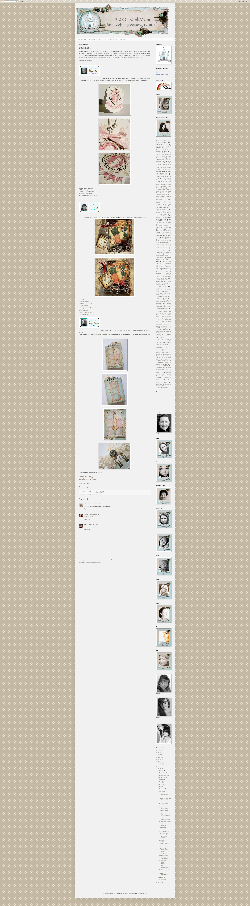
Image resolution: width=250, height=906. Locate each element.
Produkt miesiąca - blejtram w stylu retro (164, 794)
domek (157, 215)
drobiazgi (158, 217)
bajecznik (158, 151)
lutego (161, 877)
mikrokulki (167, 291)
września (161, 777)
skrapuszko (158, 350)
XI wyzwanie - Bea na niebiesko (165, 822)
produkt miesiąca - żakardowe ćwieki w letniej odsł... (164, 857)
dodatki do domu (167, 212)
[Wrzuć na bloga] (97, 492)
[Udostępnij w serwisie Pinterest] (103, 492)
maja (160, 786)
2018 (159, 755)
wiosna (159, 375)
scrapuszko (159, 347)
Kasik (169, 261)
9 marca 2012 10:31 (93, 524)
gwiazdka (167, 232)
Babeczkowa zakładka (162, 828)
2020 (159, 750)
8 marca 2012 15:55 (94, 504)
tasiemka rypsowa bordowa (86, 312)
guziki (159, 232)
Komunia (168, 266)
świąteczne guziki (84, 301)
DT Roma (163, 219)
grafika (169, 230)
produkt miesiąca (161, 328)
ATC (157, 149)
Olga (167, 300)
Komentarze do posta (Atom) (93, 562)
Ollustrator (125, 893)
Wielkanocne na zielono (163, 804)
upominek (158, 365)
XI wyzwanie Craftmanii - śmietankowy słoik (164, 814)
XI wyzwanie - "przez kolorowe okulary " (164, 870)
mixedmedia (166, 294)
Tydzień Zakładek (163, 846)
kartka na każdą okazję (162, 245)
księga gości (166, 269)
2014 (159, 764)
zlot (159, 387)
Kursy (100, 39)
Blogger (145, 893)
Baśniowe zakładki (164, 843)
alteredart (158, 146)
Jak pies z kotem (163, 810)
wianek (157, 370)
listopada (162, 773)
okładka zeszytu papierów (99, 334)
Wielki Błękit (168, 372)
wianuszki (165, 370)
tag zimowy (162, 357)
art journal (167, 147)
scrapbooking (159, 346)
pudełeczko (166, 332)
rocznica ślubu (159, 339)
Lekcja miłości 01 (89, 191)
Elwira (158, 227)
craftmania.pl (159, 70)
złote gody (164, 387)
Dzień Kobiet (162, 853)
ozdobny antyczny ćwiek (86, 478)
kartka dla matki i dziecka (162, 244)
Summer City (159, 354)
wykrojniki (159, 377)
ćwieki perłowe (166, 206)
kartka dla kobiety (164, 242)
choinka (158, 161)
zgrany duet (168, 385)
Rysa (169, 342)
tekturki (166, 359)
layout (160, 286)
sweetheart (166, 354)
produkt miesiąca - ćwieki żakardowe (164, 866)
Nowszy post (83, 560)
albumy (166, 144)
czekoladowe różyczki (85, 303)
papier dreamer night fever (86, 309)
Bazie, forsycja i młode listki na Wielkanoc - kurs (164, 850)
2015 (159, 761)
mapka (164, 288)
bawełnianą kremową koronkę (87, 479)
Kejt (160, 263)
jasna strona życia (166, 237)
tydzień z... (159, 364)
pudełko (158, 334)
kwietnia (161, 789)
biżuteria (158, 152)
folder (167, 229)
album (158, 144)
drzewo (165, 217)
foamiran (161, 229)
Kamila (93, 494)
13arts (157, 140)
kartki (97, 494)
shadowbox (166, 349)
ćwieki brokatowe (161, 175)
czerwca (161, 784)
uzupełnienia (159, 367)
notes (157, 298)
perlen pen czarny (84, 314)
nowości (158, 300)
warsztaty (123, 39)
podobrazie (166, 324)
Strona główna (82, 39)
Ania (166, 146)
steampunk (158, 352)
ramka (163, 336)
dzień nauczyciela (166, 222)
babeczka (165, 149)
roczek (167, 337)
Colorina (86, 504)
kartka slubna (160, 249)
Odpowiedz (87, 509)
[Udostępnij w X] (99, 492)
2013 (159, 766)
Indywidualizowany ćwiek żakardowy (164, 818)
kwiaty (165, 278)
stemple (166, 352)
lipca (160, 782)
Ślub (157, 356)
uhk (166, 364)
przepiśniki (165, 329)
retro (161, 337)
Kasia (163, 261)
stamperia (166, 350)
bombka (163, 156)
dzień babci (163, 220)
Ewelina (86, 514)
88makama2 (167, 140)
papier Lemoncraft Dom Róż (162, 301)
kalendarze (161, 239)
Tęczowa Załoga (161, 360)
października (163, 775)
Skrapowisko (162, 825)
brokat (169, 157)
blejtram (166, 152)
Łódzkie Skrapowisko (110, 39)
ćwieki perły (165, 209)
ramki (169, 336)
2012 (159, 768)
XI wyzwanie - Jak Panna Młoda (164, 807)
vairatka (168, 367)
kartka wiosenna (160, 257)
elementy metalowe (163, 225)
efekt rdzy (168, 224)
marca (161, 791)
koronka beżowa (83, 310)
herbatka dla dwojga (162, 233)
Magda (158, 288)
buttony (160, 159)
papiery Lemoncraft (166, 305)
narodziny (166, 296)
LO (166, 286)
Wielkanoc (159, 372)
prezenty (166, 326)
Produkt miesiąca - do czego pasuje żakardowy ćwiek (165, 800)
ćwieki (158, 171)
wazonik (167, 369)
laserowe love (167, 284)
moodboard (159, 296)
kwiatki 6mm (88, 193)
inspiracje (89, 494)
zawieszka (167, 384)
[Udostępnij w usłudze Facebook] (101, 492)
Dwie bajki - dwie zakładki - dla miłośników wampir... (163, 835)
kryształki (158, 269)
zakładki (165, 382)
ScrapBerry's (166, 344)
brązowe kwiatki (83, 305)
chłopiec (166, 159)
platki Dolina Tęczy (166, 313)
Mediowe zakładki (164, 831)
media (169, 290)
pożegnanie (159, 326)
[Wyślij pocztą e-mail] (96, 492)
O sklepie (92, 39)
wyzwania (168, 377)
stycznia (161, 879)
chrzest (163, 161)
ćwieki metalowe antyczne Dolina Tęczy (163, 204)
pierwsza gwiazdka (160, 309)
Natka (85, 524)
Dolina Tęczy (162, 214)
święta (164, 355)
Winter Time (161, 374)
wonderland (166, 375)
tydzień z (167, 362)
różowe (165, 342)
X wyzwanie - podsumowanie (164, 874)
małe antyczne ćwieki (85, 476)
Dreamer (165, 216)
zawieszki (158, 385)
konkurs (161, 268)
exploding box (167, 227)
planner (169, 309)
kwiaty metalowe (160, 281)
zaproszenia (159, 384)
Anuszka (159, 147)
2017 (159, 757)
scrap (159, 344)
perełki (166, 308)
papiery (158, 303)
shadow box (159, 349)
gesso (164, 230)
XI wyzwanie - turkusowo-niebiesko (163, 862)
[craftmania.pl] (157, 72)
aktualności (163, 142)
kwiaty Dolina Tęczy (162, 279)
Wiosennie (168, 374)
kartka (169, 240)
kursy (157, 271)
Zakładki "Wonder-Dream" (164, 840)
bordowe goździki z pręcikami (87, 307)
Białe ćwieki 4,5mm (85, 190)
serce (167, 347)
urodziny (165, 365)
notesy (100, 494)
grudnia (161, 770)
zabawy (158, 381)
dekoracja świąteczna (161, 210)
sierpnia (161, 779)
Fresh (157, 230)
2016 (159, 759)
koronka (167, 268)
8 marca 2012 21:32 (94, 514)
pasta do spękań (162, 306)
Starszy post (146, 560)
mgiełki (161, 291)
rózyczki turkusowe (160, 340)
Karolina (162, 240)
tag (170, 356)
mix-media (159, 293)
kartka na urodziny (162, 247)
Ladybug (158, 284)
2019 (159, 752)
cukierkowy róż (93, 195)
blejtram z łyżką (160, 154)
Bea (85, 494)
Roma (167, 339)
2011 (159, 882)
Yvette (164, 379)
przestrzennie (159, 331)
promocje (158, 329)
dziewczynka (161, 224)
